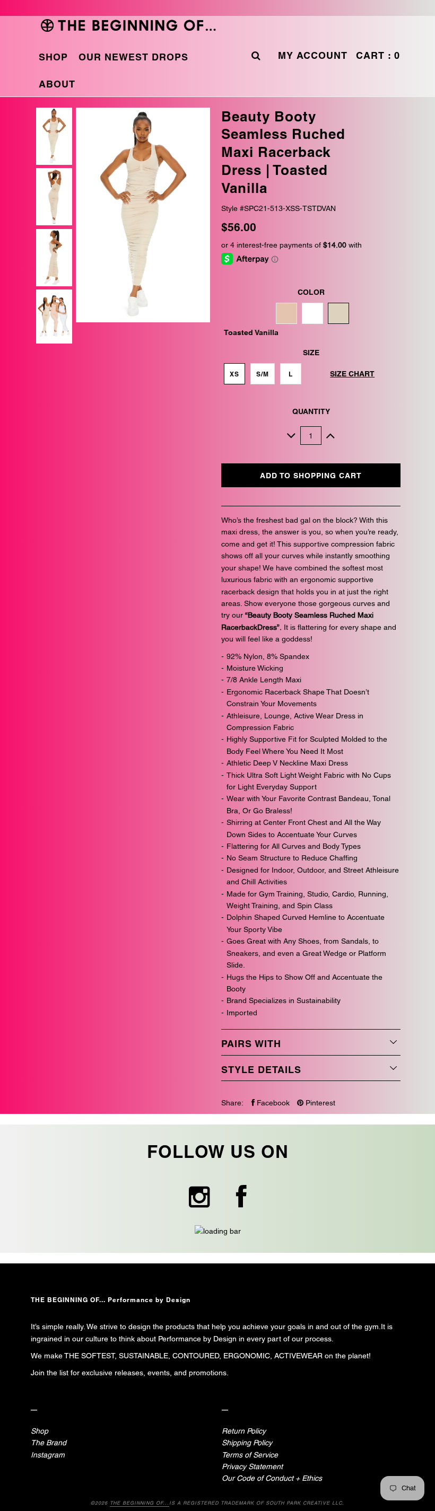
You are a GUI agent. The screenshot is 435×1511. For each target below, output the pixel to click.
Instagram (48, 1455)
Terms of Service (250, 1455)
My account (312, 55)
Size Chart (352, 374)
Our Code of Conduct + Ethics (272, 1478)
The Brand (48, 1442)
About (57, 84)
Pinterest (319, 1103)
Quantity (311, 411)
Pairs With (251, 1043)
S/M (262, 374)
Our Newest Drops (133, 57)
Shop (53, 57)
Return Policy (244, 1431)
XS (234, 374)
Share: (232, 1103)
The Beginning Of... (139, 1503)
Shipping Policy (247, 1442)
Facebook (272, 1103)
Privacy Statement (252, 1466)
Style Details (261, 1069)
